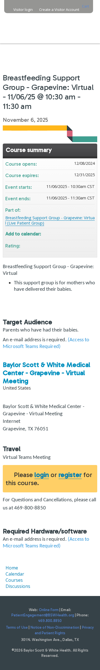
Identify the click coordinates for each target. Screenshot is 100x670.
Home (12, 568)
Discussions (18, 586)
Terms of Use (17, 627)
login (41, 475)
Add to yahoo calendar (76, 233)
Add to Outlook (90, 233)
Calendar (15, 574)
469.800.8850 (50, 621)
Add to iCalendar (83, 233)
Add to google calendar (68, 233)
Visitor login (23, 9)
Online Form (49, 610)
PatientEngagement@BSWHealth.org (42, 615)
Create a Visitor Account (59, 9)
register (70, 475)
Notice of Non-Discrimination (55, 627)
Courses (14, 580)
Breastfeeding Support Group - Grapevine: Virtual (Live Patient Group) (50, 220)
